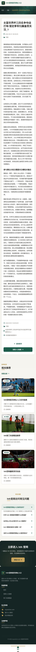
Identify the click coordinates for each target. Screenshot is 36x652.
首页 (3, 10)
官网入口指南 (7, 594)
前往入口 (17, 560)
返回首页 (19, 344)
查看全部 (4, 374)
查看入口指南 (17, 349)
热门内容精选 (7, 598)
